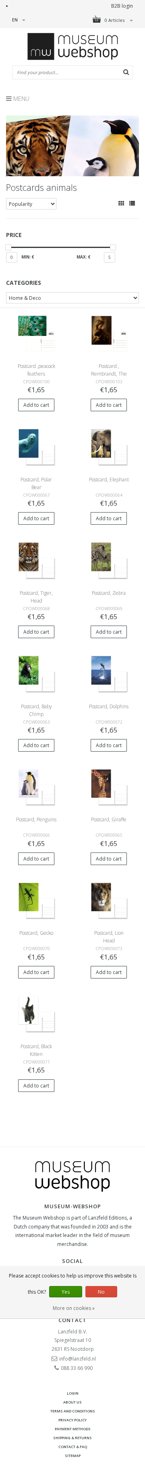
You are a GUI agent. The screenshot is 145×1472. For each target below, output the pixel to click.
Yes (66, 1291)
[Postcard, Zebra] (108, 559)
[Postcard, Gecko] (36, 900)
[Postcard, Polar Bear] (36, 446)
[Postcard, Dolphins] (108, 673)
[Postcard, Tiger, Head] (36, 559)
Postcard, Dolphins (108, 706)
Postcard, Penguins (36, 819)
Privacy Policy (72, 1420)
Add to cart (36, 405)
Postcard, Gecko (36, 932)
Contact (72, 1320)
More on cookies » (74, 1308)
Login (73, 1393)
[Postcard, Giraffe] (108, 786)
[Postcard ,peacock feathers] (36, 332)
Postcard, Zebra (109, 593)
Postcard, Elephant (109, 479)
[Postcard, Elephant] (108, 446)
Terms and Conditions (72, 1411)
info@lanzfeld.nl (77, 1358)
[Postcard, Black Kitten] (36, 1013)
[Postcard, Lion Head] (108, 900)
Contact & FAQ (72, 1446)
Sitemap (73, 1455)
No (101, 1291)
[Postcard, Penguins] (36, 786)
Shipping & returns (72, 1437)
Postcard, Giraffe (108, 819)
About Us (72, 1402)
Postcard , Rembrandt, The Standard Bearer (109, 374)
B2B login (122, 5)
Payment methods (73, 1428)
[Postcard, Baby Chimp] (36, 673)
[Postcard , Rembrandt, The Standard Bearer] (108, 332)
